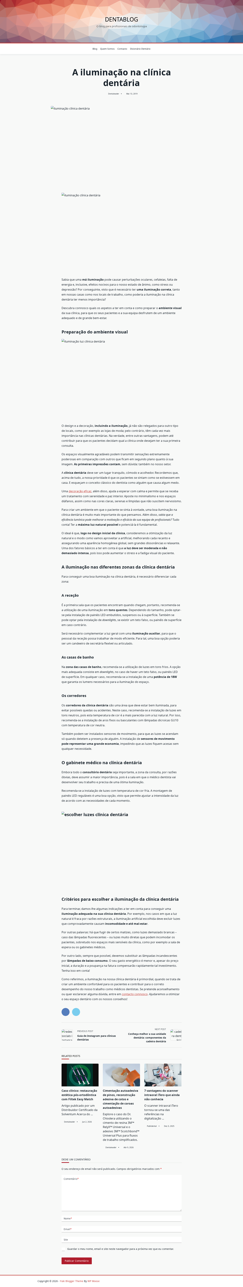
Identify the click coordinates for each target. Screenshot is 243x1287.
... (92, 1114)
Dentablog (121, 19)
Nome (68, 1218)
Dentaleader (113, 93)
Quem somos (107, 48)
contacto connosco (135, 994)
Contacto (122, 48)
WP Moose (94, 1281)
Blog (95, 48)
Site (66, 1239)
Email (68, 1229)
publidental (152, 1126)
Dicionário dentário (140, 48)
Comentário (71, 1178)
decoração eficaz (80, 491)
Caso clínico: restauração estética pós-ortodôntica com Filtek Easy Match (79, 1095)
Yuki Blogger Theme (71, 1281)
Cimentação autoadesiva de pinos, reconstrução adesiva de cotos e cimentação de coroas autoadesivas (120, 1099)
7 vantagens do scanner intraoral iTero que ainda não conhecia (162, 1095)
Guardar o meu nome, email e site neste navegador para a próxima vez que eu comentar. (120, 1249)
